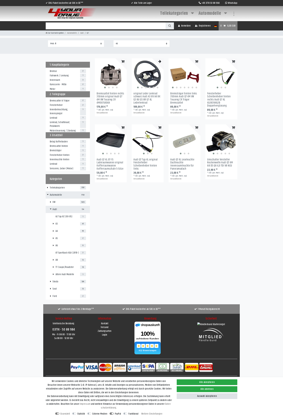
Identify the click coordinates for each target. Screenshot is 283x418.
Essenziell (65, 414)
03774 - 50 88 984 (63, 329)
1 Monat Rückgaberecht (209, 309)
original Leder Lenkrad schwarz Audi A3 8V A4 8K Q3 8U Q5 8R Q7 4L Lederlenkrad (146, 98)
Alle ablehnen (207, 389)
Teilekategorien (174, 13)
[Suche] (170, 25)
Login (104, 335)
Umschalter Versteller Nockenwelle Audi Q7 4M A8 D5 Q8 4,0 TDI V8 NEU (220, 162)
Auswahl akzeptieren (207, 396)
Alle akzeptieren (207, 382)
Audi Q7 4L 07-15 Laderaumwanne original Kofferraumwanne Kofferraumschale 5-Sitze (110, 164)
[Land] (215, 25)
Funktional (133, 414)
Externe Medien (99, 414)
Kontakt (104, 323)
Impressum (85, 404)
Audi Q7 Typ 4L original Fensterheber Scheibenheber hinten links (145, 164)
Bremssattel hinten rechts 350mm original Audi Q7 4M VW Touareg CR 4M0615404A (110, 98)
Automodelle (210, 13)
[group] (111, 74)
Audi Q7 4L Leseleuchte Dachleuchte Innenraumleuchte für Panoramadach (182, 164)
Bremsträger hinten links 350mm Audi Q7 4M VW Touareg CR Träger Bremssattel (183, 98)
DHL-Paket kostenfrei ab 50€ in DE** (143, 309)
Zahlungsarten (105, 331)
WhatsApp (232, 3)
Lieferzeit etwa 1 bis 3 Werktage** (78, 309)
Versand (105, 327)
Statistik (81, 414)
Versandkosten (102, 112)
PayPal (118, 414)
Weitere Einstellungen (151, 414)
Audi (82, 33)
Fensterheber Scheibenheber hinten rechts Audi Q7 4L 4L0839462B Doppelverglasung (219, 99)
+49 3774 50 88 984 (211, 3)
